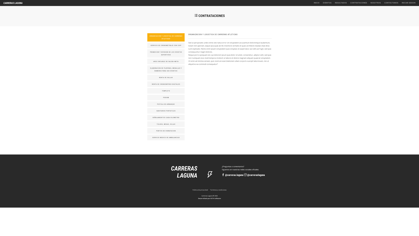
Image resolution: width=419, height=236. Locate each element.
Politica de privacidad (200, 190)
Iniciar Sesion (409, 3)
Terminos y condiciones (218, 190)
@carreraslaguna (256, 175)
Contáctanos (391, 3)
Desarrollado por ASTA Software (209, 198)
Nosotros (376, 3)
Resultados (341, 3)
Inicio (316, 3)
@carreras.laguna (234, 175)
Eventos (327, 3)
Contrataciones (358, 3)
